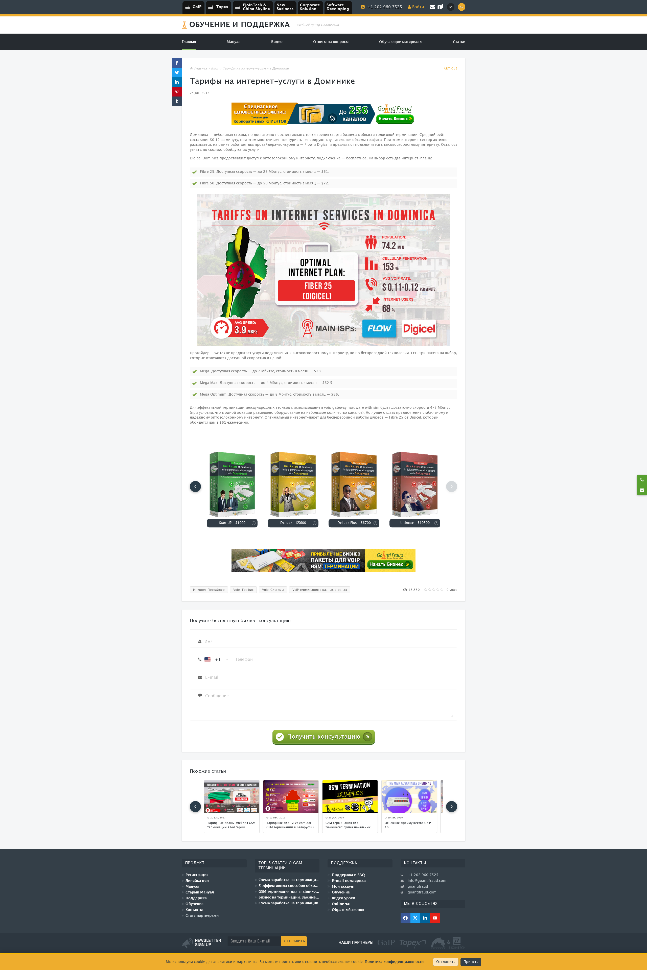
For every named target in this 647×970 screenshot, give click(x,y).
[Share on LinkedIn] (177, 82)
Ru (461, 7)
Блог (215, 68)
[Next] (451, 806)
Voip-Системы (273, 589)
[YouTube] (435, 918)
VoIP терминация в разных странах (319, 589)
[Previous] (195, 486)
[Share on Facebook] (177, 63)
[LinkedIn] (425, 918)
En (450, 7)
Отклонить (445, 962)
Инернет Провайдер (209, 589)
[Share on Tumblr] (177, 101)
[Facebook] (405, 918)
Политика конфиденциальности (394, 961)
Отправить (294, 941)
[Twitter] (415, 918)
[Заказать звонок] (642, 480)
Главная (200, 68)
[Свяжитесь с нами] (642, 490)
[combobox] (216, 659)
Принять (471, 962)
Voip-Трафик (243, 589)
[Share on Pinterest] (177, 91)
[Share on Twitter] (177, 72)
